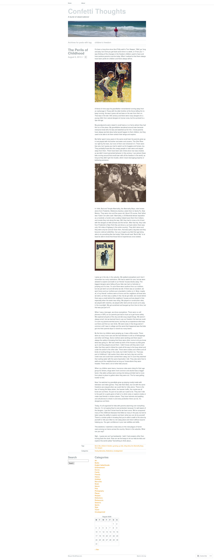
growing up (116, 446)
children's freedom (106, 446)
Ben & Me (98, 446)
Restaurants (99, 500)
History (97, 477)
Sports (97, 505)
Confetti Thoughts (97, 11)
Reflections (109, 451)
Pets (96, 488)
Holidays (98, 479)
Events (97, 470)
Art (96, 460)
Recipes (97, 495)
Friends (97, 474)
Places (97, 493)
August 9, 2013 (74, 56)
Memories (102, 451)
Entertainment (100, 467)
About (83, 3)
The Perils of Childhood (78, 51)
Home (69, 3)
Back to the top (141, 556)
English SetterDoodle (102, 465)
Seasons (98, 502)
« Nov (97, 549)
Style (96, 507)
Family (97, 451)
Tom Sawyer (98, 448)
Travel (97, 509)
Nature (97, 486)
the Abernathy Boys (137, 446)
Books (97, 463)
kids (122, 446)
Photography (99, 491)
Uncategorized (117, 451)
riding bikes (127, 446)
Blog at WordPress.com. (75, 556)
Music (97, 484)
